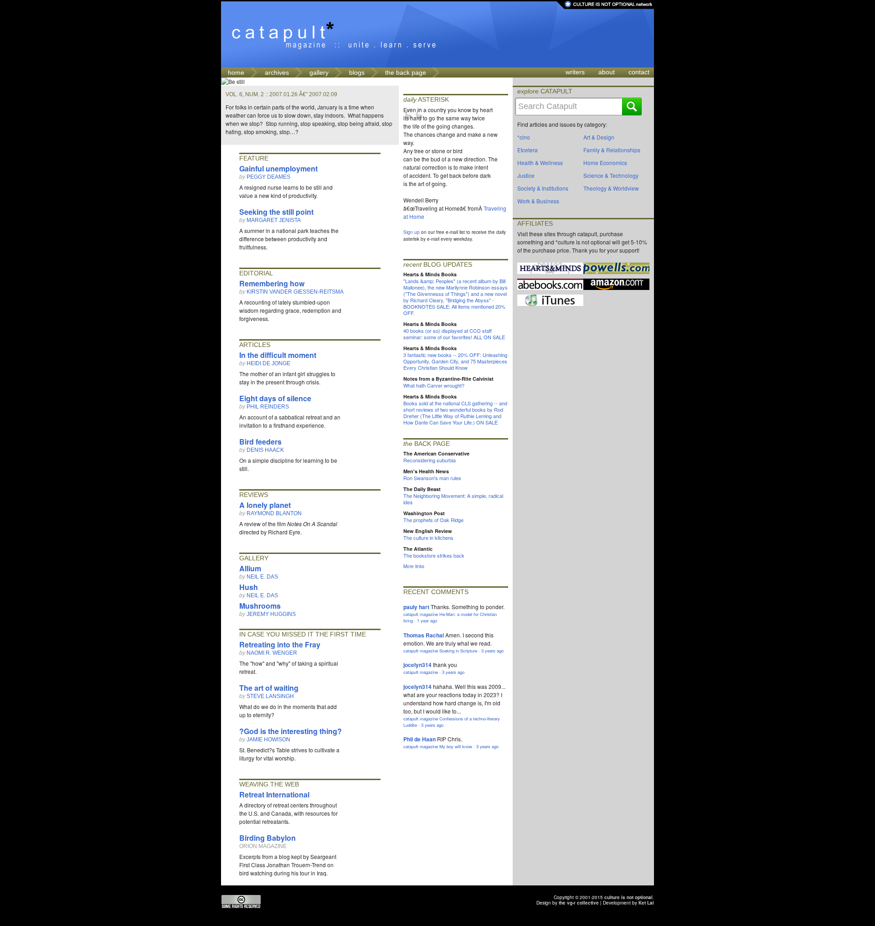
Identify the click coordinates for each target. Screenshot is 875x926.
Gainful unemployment (278, 168)
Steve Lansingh (270, 696)
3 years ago (492, 650)
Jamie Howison (268, 739)
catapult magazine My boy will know (437, 746)
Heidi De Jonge (268, 363)
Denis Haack (265, 450)
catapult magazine (420, 672)
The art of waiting (269, 688)
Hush (248, 587)
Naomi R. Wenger (272, 653)
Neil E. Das (262, 577)
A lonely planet (265, 505)
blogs (357, 72)
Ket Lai (646, 903)
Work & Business (538, 201)
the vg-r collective (579, 903)
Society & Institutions (542, 188)
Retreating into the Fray (279, 644)
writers (575, 72)
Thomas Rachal (423, 635)
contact (638, 72)
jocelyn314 (417, 665)
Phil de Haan (419, 739)
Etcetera (527, 150)
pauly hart (416, 607)
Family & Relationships (611, 150)
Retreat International (274, 794)
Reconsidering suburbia (429, 460)
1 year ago (427, 620)
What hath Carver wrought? (433, 385)
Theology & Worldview (611, 188)
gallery (319, 72)
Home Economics (605, 162)
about (606, 72)
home (236, 72)
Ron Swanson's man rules (432, 477)
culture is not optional (628, 897)
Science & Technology (610, 175)
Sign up (411, 232)
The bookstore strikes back (433, 555)
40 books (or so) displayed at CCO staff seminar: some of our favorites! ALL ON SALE (454, 334)
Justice (526, 175)
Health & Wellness (540, 162)
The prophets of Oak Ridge (433, 519)
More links (413, 566)
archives (277, 72)
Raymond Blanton (274, 513)
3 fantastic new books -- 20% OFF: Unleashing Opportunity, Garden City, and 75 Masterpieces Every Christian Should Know (455, 361)
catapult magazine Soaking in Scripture (440, 650)
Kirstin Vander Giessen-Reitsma (295, 292)
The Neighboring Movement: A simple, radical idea (453, 499)
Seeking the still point (276, 212)
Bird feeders (260, 441)
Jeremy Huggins (271, 614)
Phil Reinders (268, 407)
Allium (250, 568)
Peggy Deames (268, 177)
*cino (523, 137)
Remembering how (271, 283)
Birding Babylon (267, 838)
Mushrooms (260, 605)
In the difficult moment (277, 355)
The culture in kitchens (428, 537)
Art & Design (598, 137)
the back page (405, 72)
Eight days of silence (275, 398)
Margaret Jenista (274, 220)
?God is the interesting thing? (290, 731)
